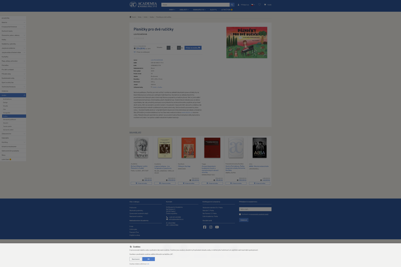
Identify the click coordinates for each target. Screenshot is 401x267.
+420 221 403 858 (175, 217)
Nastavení (136, 259)
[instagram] (211, 227)
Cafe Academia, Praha (210, 216)
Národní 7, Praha (208, 210)
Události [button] (183, 10)
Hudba (5, 116)
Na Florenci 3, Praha (209, 213)
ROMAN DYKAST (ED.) (208, 175)
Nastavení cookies (136, 216)
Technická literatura (8, 87)
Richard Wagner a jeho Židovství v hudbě (139, 167)
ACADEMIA (5, 18)
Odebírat (243, 220)
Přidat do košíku (192, 48)
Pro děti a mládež (8, 69)
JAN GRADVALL (254, 169)
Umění (4, 95)
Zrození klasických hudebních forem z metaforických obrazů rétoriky (210, 169)
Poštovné (132, 207)
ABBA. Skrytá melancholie (259, 166)
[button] (253, 5)
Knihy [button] (171, 10)
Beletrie (4, 22)
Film (4, 109)
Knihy (139, 17)
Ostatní (5, 123)
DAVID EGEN (182, 169)
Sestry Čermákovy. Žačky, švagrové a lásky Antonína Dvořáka (235, 168)
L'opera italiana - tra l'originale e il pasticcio (162, 167)
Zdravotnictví (6, 134)
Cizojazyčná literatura (9, 27)
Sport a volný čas (8, 82)
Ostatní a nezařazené (9, 146)
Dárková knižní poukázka (10, 151)
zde (148, 264)
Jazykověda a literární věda (11, 52)
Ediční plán (133, 229)
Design (5, 102)
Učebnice (5, 91)
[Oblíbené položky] (259, 4)
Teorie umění (7, 126)
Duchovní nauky (7, 31)
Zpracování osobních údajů (138, 213)
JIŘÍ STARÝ (144, 171)
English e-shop (134, 235)
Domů (134, 17)
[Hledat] (232, 5)
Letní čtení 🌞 (227, 10)
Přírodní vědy (6, 74)
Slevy (3, 155)
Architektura (7, 99)
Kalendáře (5, 138)
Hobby (4, 39)
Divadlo (5, 106)
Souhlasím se (255, 214)
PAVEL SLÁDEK (136, 171)
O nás (131, 226)
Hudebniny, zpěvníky (9, 44)
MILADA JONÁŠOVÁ (160, 171)
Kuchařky (5, 57)
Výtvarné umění (8, 130)
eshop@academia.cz (176, 219)
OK (149, 259)
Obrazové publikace (9, 119)
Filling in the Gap (184, 166)
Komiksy (5, 142)
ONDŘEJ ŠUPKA (231, 173)
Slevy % (213, 10)
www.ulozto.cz (187, 112)
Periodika (5, 65)
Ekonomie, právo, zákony (10, 35)
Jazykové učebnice (8, 48)
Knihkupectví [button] (198, 10)
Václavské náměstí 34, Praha (213, 207)
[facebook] (205, 227)
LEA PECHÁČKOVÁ (140, 34)
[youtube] (217, 227)
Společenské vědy (8, 78)
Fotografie (6, 113)
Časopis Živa (134, 232)
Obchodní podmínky (136, 210)
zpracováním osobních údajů (259, 214)
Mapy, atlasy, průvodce (9, 61)
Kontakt (169, 202)
